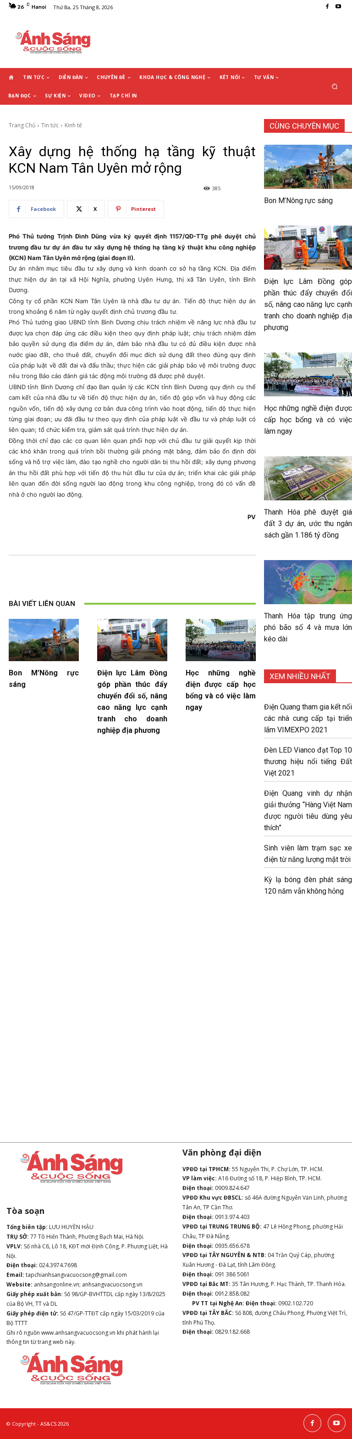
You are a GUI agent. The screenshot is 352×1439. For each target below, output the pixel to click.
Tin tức (50, 125)
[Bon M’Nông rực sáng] (44, 640)
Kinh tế (73, 125)
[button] (335, 87)
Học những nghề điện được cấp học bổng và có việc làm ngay (308, 420)
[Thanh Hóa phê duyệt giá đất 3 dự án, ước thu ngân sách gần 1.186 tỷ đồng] (308, 478)
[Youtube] (338, 6)
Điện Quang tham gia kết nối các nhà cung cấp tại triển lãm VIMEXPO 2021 (308, 718)
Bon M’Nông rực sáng (298, 200)
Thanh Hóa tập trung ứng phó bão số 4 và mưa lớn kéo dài (308, 627)
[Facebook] (327, 6)
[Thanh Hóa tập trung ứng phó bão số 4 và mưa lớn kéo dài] (308, 582)
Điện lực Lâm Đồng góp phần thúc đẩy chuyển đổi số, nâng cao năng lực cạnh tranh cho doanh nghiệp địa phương (308, 304)
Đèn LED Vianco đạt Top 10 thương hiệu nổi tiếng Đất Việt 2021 (308, 761)
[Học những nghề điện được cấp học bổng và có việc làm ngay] (221, 640)
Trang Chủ (22, 125)
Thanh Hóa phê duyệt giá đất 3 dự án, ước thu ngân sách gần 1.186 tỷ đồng (308, 523)
